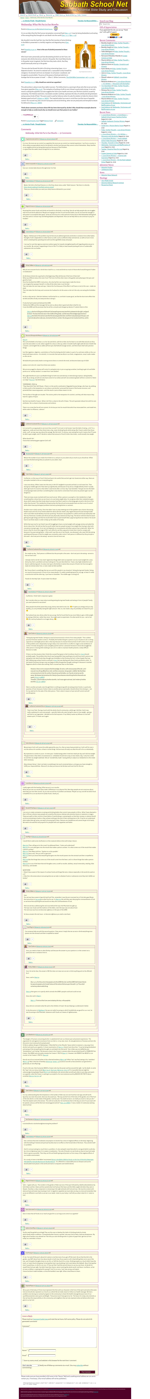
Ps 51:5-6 (46, 1072)
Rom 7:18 (63, 1059)
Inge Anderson (30, 181)
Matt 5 (39, 996)
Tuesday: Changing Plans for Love (111, 149)
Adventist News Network (109, 175)
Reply (27, 159)
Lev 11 (55, 660)
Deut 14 (36, 977)
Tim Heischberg (106, 86)
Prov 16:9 (32, 380)
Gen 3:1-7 (61, 1047)
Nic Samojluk (29, 453)
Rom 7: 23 (26, 1061)
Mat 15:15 (25, 851)
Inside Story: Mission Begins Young (112, 125)
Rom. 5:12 (72, 35)
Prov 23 (25, 339)
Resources (49, 15)
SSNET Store (59, 15)
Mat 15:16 (25, 853)
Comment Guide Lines (40, 1319)
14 (40, 1076)
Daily (27, 17)
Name (25, 1350)
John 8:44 (49, 1061)
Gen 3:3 (65, 1053)
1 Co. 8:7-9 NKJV (39, 677)
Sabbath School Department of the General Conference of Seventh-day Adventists (61, 1389)
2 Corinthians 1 (122, 115)
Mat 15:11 (25, 847)
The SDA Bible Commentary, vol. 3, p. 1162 (80, 77)
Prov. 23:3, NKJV (36, 103)
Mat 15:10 (25, 845)
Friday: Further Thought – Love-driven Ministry (116, 130)
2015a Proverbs (31, 121)
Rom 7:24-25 (46, 1070)
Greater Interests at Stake (109, 153)
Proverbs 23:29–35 (30, 49)
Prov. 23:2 (39, 89)
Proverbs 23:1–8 (29, 82)
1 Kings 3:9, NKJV (42, 98)
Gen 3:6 (29, 316)
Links (79, 15)
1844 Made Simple (107, 180)
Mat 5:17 (33, 1000)
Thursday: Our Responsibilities (88, 21)
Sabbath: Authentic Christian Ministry (113, 121)
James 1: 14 (56, 1061)
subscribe (79, 1365)
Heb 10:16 (60, 1070)
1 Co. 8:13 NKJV (40, 682)
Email (24, 1355)
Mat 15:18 (25, 859)
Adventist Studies (106, 167)
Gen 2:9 (29, 311)
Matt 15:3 (58, 899)
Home (22, 17)
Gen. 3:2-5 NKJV (65, 1103)
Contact (84, 15)
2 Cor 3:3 (66, 1070)
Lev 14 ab (38, 899)
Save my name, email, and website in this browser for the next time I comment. (50, 1360)
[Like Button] (34, 116)
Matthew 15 (41, 1010)
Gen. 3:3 (67, 33)
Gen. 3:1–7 (65, 35)
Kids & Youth (32, 15)
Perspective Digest (107, 185)
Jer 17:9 (36, 1076)
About (41, 15)
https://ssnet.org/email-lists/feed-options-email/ (39, 187)
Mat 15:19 (25, 863)
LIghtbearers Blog (106, 169)
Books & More (70, 15)
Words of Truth (48, 121)
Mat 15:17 (25, 855)
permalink (60, 121)
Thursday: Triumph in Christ (110, 143)
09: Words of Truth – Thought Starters (33, 21)
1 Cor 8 (82, 654)
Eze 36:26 (53, 1070)
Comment (26, 1326)
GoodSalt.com (66, 1394)
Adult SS (22, 15)
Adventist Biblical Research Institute (112, 183)
